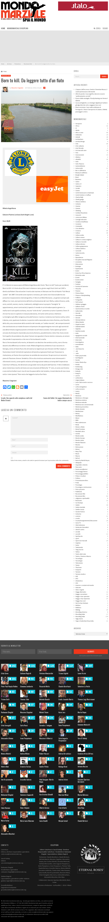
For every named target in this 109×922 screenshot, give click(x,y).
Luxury (91, 391)
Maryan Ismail (63, 821)
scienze (91, 516)
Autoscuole (91, 168)
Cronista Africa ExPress (85, 753)
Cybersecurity (91, 253)
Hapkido (91, 329)
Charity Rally (91, 197)
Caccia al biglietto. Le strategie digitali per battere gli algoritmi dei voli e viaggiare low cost (91, 104)
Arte (91, 144)
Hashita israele (91, 331)
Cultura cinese (91, 237)
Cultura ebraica (91, 244)
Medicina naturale (91, 402)
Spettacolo (91, 536)
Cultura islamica (91, 248)
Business (91, 179)
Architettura (91, 139)
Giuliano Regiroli (25, 673)
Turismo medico (91, 574)
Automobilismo (91, 166)
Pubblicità (91, 492)
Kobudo (91, 371)
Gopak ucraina (91, 324)
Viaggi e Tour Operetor (91, 599)
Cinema (91, 206)
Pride (91, 483)
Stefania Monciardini (46, 673)
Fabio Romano (5, 808)
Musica (91, 456)
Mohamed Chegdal (7, 795)
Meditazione (91, 411)
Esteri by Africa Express (91, 273)
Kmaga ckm (91, 369)
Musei (91, 454)
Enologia (91, 266)
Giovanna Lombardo (26, 686)
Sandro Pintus (44, 766)
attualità (91, 159)
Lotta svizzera (91, 389)
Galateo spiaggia (91, 304)
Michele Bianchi (44, 699)
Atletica (91, 157)
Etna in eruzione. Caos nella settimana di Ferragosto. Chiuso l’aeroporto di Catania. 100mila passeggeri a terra (91, 109)
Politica (91, 478)
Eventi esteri (91, 280)
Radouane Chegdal (7, 712)
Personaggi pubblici (91, 474)
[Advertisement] (54, 46)
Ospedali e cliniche (91, 465)
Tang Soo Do (91, 550)
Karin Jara (62, 712)
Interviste (91, 340)
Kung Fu (91, 373)
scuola (91, 518)
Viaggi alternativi (91, 592)
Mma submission (91, 422)
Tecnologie (91, 561)
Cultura (91, 233)
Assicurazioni (91, 155)
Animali (91, 137)
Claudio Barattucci (65, 686)
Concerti (91, 215)
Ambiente (91, 135)
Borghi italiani (91, 175)
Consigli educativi (91, 219)
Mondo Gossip (91, 438)
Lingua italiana (91, 380)
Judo (91, 353)
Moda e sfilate (91, 427)
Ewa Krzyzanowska (7, 779)
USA (91, 583)
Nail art (91, 458)
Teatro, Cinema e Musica (91, 556)
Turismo (91, 572)
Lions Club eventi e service (91, 382)
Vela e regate (91, 590)
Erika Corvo (4, 673)
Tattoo (91, 552)
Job (91, 351)
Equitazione (91, 269)
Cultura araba (91, 235)
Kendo (91, 364)
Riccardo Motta (44, 686)
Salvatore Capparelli (26, 795)
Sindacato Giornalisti (91, 527)
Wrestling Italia (91, 614)
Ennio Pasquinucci (64, 725)
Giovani (91, 318)
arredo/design (91, 141)
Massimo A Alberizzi (45, 738)
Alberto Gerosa (44, 808)
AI (91, 128)
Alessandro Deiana (7, 738)
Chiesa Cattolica (91, 202)
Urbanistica (91, 581)
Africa (91, 126)
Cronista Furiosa (25, 766)
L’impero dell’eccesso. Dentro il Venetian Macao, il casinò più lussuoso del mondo (91, 90)
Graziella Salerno (25, 779)
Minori (91, 418)
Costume (91, 224)
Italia (91, 347)
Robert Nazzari (44, 753)
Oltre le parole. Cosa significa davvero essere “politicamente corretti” (90, 95)
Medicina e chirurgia (91, 398)
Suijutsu (91, 543)
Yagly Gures (91, 619)
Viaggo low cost (91, 601)
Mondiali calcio (91, 431)
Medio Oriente (91, 409)
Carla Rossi (24, 725)
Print (5, 71)
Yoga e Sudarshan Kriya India (91, 621)
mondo (91, 434)
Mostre (91, 445)
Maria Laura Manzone (27, 821)
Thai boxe (91, 567)
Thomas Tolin (24, 699)
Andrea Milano (24, 753)
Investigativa (91, 342)
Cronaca (91, 231)
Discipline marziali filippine (91, 260)
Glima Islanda (91, 322)
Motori (91, 449)
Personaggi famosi (91, 471)
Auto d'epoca (91, 164)
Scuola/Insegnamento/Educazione (91, 521)
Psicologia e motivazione (91, 487)
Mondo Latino (91, 440)
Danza (91, 255)
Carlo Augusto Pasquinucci (63, 739)
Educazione (91, 264)
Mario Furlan (5, 820)
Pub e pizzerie (91, 489)
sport (91, 538)
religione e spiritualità (91, 498)
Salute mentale (91, 507)
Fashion (91, 284)
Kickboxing (91, 367)
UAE (91, 576)
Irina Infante (63, 808)
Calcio (91, 182)
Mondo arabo (91, 436)
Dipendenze (91, 257)
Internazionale (91, 338)
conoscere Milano (91, 217)
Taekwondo (91, 547)
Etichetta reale (91, 275)
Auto (91, 161)
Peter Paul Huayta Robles (9, 686)
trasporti (91, 570)
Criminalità (91, 226)
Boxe (91, 177)
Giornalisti (91, 315)
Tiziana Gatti (5, 699)
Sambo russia (91, 509)
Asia (91, 153)
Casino (91, 190)
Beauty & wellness (91, 173)
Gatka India (91, 311)
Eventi (91, 277)
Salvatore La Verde (84, 686)
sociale (91, 532)
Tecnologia (91, 558)
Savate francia (91, 512)
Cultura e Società (91, 242)
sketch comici (91, 529)
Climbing (91, 211)
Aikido (91, 130)
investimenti (91, 344)
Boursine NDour (64, 795)
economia (91, 262)
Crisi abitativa (91, 228)
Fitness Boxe (91, 293)
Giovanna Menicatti (84, 724)
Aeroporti (91, 124)
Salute (91, 505)
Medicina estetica (91, 400)
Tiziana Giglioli (63, 673)
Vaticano (91, 587)
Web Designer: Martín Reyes (46, 780)
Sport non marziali (91, 541)
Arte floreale (91, 148)
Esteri (91, 271)
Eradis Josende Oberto (66, 699)
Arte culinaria (91, 146)
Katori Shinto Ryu (91, 362)
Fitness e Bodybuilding (91, 295)
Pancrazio (91, 467)
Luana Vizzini (82, 673)
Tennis (91, 565)
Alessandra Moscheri (8, 834)
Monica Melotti (6, 753)
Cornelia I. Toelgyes (45, 725)
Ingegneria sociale (91, 335)
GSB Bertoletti (91, 327)
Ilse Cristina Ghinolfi (46, 794)
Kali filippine (91, 358)
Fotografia (91, 300)
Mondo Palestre (91, 442)
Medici (91, 393)
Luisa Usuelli (43, 821)
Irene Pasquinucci (26, 738)
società (91, 534)
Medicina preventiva (91, 407)
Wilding (91, 610)
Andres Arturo (63, 779)
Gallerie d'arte (91, 306)
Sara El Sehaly (82, 738)
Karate (91, 360)
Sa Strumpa (91, 503)
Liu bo (91, 384)
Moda (91, 425)
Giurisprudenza (91, 320)
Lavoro (91, 376)
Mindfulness (91, 416)
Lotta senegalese (91, 387)
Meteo (91, 413)
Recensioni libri (6, 75)
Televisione (91, 563)
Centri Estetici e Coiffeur (91, 195)
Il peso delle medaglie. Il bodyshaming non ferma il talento (91, 99)
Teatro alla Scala (91, 554)
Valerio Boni (5, 766)
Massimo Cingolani (26, 712)
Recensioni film (91, 494)
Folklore (91, 298)
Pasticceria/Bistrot (91, 469)
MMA (91, 420)
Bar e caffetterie (91, 170)
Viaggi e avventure (91, 594)
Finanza (91, 291)
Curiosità (91, 251)
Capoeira (91, 186)
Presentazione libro (91, 480)
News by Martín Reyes (91, 460)
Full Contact (91, 302)
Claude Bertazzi (83, 821)
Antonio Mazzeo (83, 766)
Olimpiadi (91, 463)
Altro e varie (91, 132)
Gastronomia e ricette (91, 309)
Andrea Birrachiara (65, 753)
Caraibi (91, 188)
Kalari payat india (91, 356)
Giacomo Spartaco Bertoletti (84, 780)
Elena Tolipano (24, 808)
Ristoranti (91, 500)
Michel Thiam (43, 712)
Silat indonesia (91, 525)
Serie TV (91, 523)
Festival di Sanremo (91, 286)
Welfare (91, 605)
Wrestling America (91, 612)
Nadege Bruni (63, 766)
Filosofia (91, 289)
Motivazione (91, 447)
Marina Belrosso (83, 795)
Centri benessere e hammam (91, 193)
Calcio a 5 (91, 184)
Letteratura (91, 378)
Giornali (91, 313)
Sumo (91, 545)
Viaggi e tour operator (91, 596)
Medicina (91, 396)
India (91, 333)
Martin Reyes (82, 712)
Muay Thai (91, 451)
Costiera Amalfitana (91, 222)
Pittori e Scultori (91, 476)
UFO (91, 579)
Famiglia (91, 282)
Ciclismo (91, 204)
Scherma (91, 514)
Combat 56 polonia (91, 213)
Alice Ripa (81, 808)
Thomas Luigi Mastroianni (86, 699)
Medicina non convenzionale (91, 405)
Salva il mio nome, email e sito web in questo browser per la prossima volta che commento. (40, 460)
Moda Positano (91, 429)
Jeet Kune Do (91, 349)
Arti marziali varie (91, 150)
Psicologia (91, 485)
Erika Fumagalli (6, 725)
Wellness (91, 608)
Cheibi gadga (91, 199)
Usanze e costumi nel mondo (91, 585)
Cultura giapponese (91, 246)
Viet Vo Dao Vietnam (91, 603)
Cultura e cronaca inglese (91, 240)
